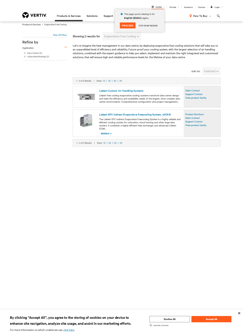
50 (115, 80)
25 (109, 80)
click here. (69, 330)
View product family (195, 97)
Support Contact (193, 94)
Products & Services (69, 16)
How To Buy (200, 16)
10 (104, 80)
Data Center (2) (34, 53)
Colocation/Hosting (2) (38, 56)
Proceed (128, 25)
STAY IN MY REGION (148, 25)
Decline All (170, 319)
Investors (188, 6)
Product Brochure (194, 114)
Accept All (211, 319)
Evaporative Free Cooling (120, 36)
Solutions (92, 16)
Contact (201, 6)
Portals (173, 6)
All (120, 80)
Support (108, 16)
